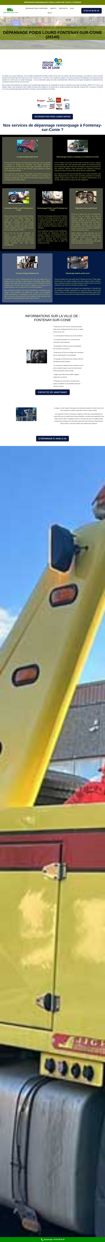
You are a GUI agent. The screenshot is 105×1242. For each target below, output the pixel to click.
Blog (72, 8)
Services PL (63, 8)
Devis (50, 13)
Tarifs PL (53, 8)
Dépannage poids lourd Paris (36, 8)
